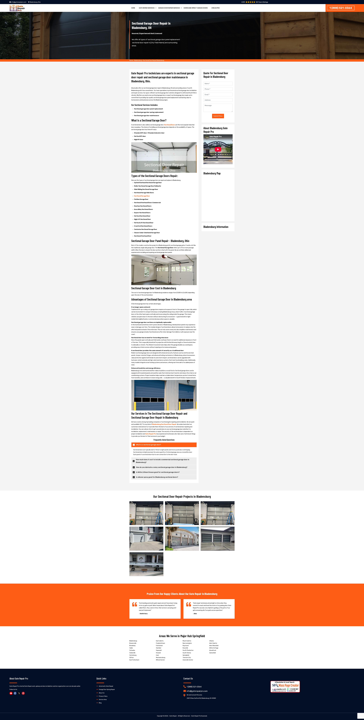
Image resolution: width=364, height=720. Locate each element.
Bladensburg (138, 60)
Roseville (185, 648)
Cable (131, 648)
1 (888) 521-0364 (340, 7)
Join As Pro (215, 8)
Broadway (132, 645)
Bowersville (132, 643)
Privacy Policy (103, 696)
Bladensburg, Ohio (35, 2)
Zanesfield (212, 653)
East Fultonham (134, 660)
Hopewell (159, 650)
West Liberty (213, 643)
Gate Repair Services (146, 8)
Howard (158, 653)
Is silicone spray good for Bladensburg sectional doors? (157, 477)
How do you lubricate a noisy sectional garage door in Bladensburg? (161, 467)
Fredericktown (160, 643)
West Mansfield (213, 645)
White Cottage (213, 648)
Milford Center (160, 660)
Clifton (131, 657)
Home (133, 8)
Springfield (186, 655)
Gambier (158, 648)
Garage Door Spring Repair (107, 689)
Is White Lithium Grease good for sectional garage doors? (158, 472)
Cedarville (132, 653)
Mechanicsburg (160, 657)
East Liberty (160, 641)
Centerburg (132, 655)
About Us (101, 693)
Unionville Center (188, 660)
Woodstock (212, 650)
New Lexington (187, 643)
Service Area (103, 699)
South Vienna (187, 653)
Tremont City (187, 657)
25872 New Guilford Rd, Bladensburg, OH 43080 (201, 698)
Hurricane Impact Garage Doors (196, 8)
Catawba (132, 650)
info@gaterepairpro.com (18, 2)
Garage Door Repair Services (169, 8)
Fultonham (159, 645)
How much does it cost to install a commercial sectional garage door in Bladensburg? (162, 461)
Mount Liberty (187, 641)
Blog (100, 703)
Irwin (157, 655)
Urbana (211, 641)
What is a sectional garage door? (148, 445)
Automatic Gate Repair (106, 686)
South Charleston (188, 650)
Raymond (186, 645)
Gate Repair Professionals (199, 716)
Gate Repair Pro (150, 434)
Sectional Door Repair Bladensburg (153, 60)
